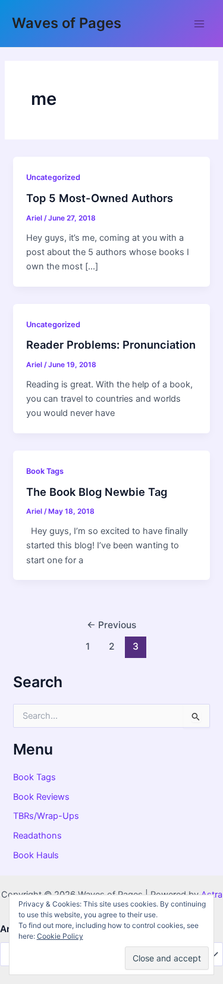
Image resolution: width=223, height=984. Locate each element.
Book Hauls (36, 855)
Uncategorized (53, 177)
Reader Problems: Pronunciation (111, 344)
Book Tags (45, 471)
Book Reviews (41, 796)
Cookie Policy (60, 936)
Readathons (37, 835)
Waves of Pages (66, 23)
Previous (111, 625)
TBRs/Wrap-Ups (46, 816)
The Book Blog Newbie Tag (96, 491)
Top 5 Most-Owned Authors (99, 197)
